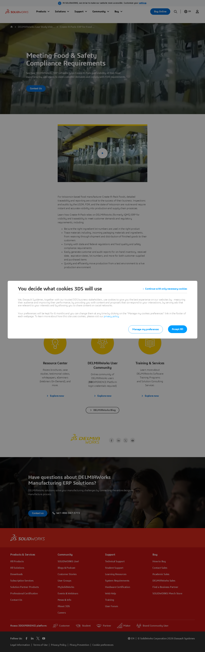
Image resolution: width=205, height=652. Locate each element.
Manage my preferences (145, 329)
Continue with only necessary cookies (166, 289)
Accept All (177, 329)
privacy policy (111, 316)
